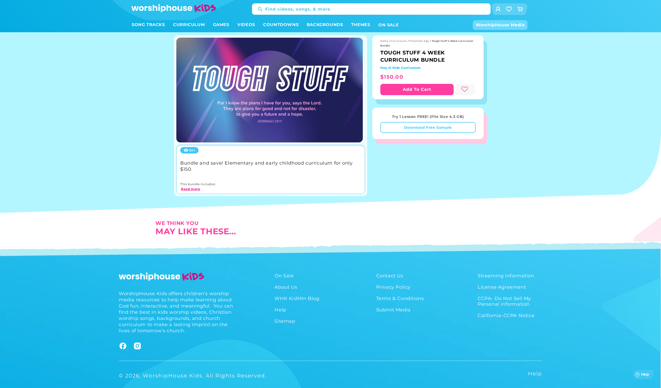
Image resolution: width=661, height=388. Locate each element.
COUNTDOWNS (280, 24)
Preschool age (419, 40)
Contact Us (389, 276)
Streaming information (506, 276)
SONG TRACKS (148, 24)
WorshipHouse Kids (172, 376)
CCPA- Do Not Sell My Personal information (504, 301)
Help (280, 310)
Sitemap (284, 321)
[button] (148, 25)
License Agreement (502, 287)
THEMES (360, 24)
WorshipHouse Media (500, 24)
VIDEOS (246, 24)
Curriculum (398, 40)
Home (384, 40)
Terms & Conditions (400, 298)
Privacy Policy (393, 287)
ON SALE (388, 24)
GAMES (221, 24)
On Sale (284, 276)
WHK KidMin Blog (296, 298)
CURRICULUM (189, 24)
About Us (285, 287)
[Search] (257, 9)
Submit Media (393, 310)
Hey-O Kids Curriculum (400, 68)
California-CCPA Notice (506, 315)
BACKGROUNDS (325, 24)
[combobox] (371, 9)
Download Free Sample (428, 127)
